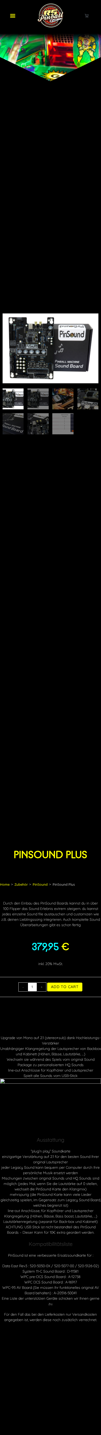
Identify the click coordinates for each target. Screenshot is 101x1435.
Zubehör (21, 884)
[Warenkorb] (86, 16)
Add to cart (64, 986)
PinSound (40, 884)
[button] (12, 15)
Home (5, 884)
